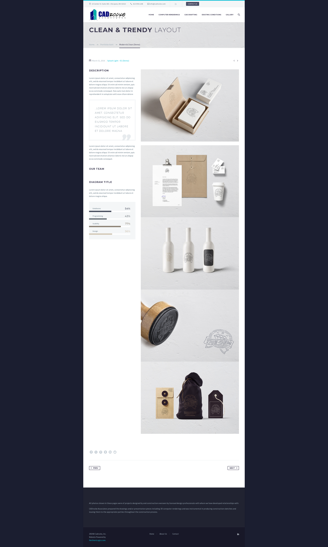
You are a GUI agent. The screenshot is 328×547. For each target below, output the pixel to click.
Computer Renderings (169, 15)
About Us (163, 534)
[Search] (238, 14)
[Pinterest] (100, 452)
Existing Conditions (211, 15)
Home (151, 15)
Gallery (229, 15)
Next (232, 468)
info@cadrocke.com (158, 4)
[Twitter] (96, 452)
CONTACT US (192, 4)
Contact (175, 534)
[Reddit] (114, 452)
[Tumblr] (105, 452)
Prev (95, 468)
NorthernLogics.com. (97, 540)
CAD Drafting (190, 15)
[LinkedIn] (176, 4)
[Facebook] (91, 452)
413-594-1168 (138, 4)
